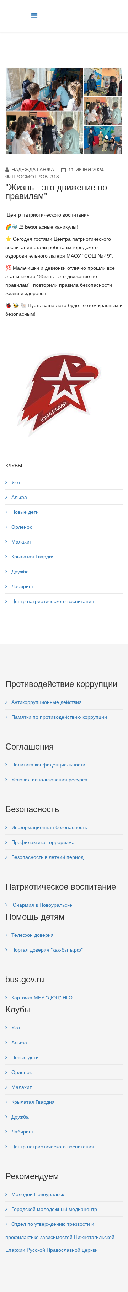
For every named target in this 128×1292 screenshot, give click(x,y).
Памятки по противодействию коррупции (58, 716)
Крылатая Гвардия (32, 556)
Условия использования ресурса (48, 779)
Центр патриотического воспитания (52, 600)
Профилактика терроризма (42, 841)
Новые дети (24, 511)
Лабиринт (22, 586)
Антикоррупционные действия (46, 701)
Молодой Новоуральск (37, 1194)
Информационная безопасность (48, 827)
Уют (15, 482)
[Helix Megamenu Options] (34, 15)
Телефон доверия (32, 934)
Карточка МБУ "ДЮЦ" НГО (41, 997)
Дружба (19, 571)
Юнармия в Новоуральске (41, 904)
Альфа (18, 496)
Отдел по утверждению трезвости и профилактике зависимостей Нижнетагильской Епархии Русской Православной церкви (59, 1236)
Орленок (21, 526)
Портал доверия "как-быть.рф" (46, 949)
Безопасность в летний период (47, 856)
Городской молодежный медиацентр (53, 1208)
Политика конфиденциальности (47, 764)
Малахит (21, 541)
